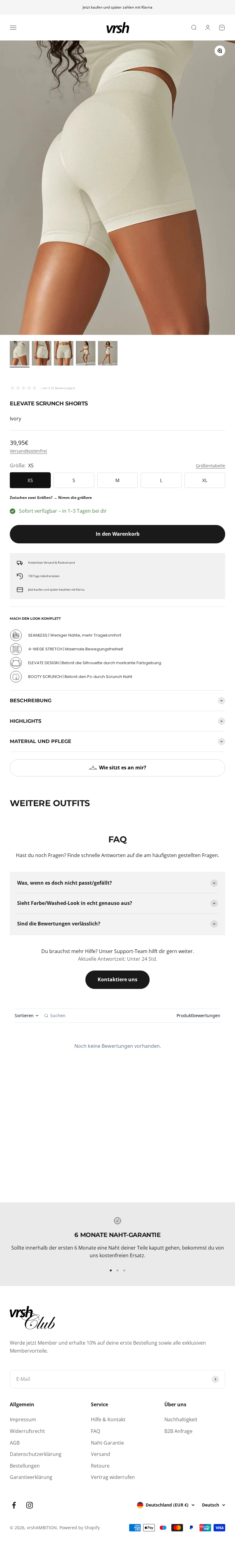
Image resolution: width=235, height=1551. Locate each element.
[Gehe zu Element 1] (19, 354)
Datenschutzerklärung (36, 1454)
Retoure (100, 1465)
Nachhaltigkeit (180, 1419)
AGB (15, 1442)
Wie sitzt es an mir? (122, 767)
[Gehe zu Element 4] (85, 354)
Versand (100, 1454)
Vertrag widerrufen (113, 1477)
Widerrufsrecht (27, 1431)
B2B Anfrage (178, 1431)
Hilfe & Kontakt (108, 1419)
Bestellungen (25, 1465)
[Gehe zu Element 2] (41, 354)
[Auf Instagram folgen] (29, 1505)
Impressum (23, 1419)
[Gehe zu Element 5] (108, 354)
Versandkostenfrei (28, 451)
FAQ (95, 1431)
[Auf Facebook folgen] (14, 1505)
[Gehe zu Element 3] (63, 354)
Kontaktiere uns (117, 979)
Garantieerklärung (31, 1477)
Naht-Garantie (107, 1442)
